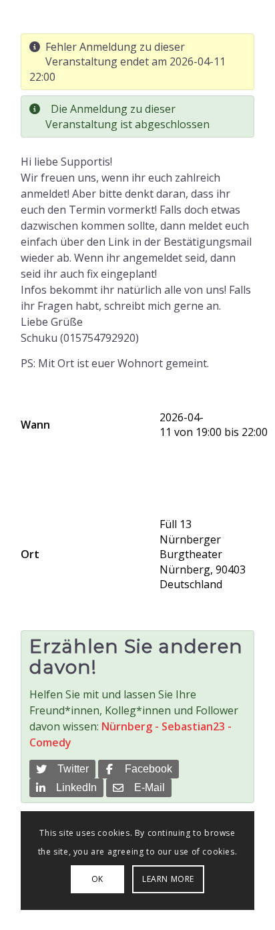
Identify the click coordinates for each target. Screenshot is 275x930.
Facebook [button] (145, 768)
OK (97, 879)
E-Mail (147, 787)
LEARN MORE (168, 879)
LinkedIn (74, 787)
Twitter (70, 768)
